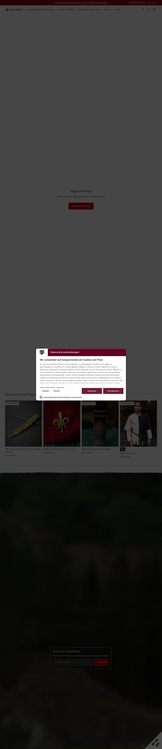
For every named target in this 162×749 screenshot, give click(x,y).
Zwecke (45, 391)
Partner (57, 391)
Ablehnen (91, 391)
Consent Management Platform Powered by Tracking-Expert (62, 397)
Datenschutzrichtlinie (47, 387)
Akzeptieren (113, 391)
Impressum (60, 387)
